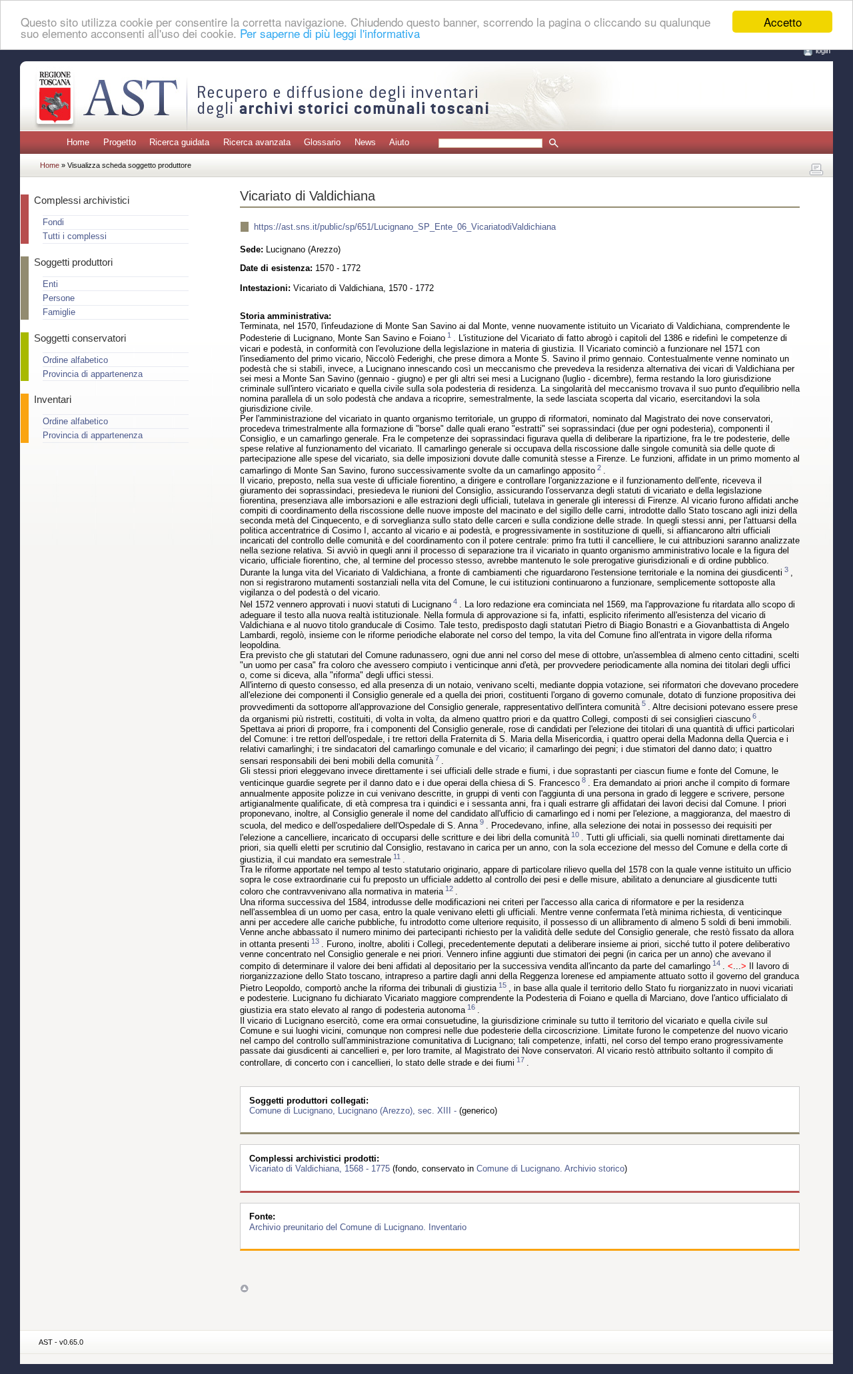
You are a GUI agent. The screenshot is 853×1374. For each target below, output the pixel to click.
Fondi (53, 222)
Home (78, 142)
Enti (50, 284)
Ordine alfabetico (75, 360)
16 (471, 1007)
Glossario (322, 142)
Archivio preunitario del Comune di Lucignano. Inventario (357, 1226)
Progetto (119, 142)
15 (502, 985)
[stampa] (816, 170)
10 (575, 835)
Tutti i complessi (75, 236)
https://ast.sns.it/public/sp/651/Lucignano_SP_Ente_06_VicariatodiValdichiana (405, 227)
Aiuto (399, 142)
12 (449, 888)
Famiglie (59, 312)
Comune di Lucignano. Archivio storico (550, 1169)
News (365, 142)
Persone (59, 298)
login (823, 51)
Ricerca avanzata (257, 142)
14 (716, 963)
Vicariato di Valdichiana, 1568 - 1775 (321, 1169)
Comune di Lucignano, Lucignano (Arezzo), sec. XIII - (354, 1111)
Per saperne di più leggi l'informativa (330, 33)
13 (315, 941)
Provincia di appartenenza (93, 374)
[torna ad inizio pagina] (244, 1287)
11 (397, 856)
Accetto (783, 21)
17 (520, 1060)
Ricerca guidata (179, 142)
